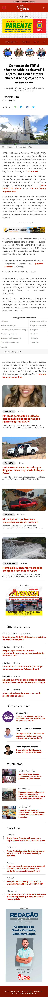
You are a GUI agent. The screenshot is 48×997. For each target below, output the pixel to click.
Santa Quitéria (11, 42)
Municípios (14, 764)
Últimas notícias (18, 627)
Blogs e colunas (18, 706)
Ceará (36, 42)
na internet (32, 171)
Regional (25, 42)
